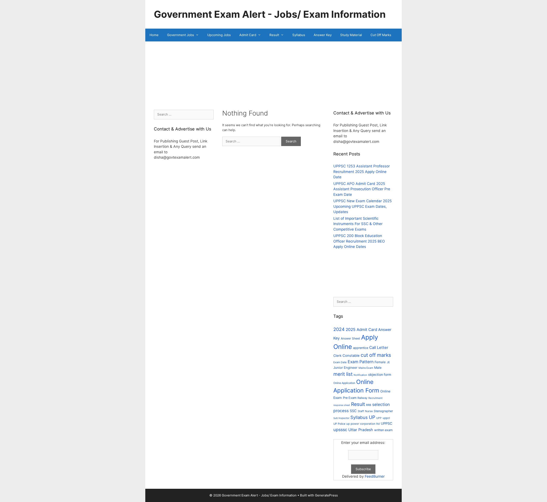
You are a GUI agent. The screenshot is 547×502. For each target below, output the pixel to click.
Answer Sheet (350, 338)
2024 (339, 329)
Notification (360, 374)
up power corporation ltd (363, 423)
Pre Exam (349, 398)
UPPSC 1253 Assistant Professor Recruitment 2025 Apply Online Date (361, 171)
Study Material (351, 35)
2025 (351, 329)
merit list (343, 374)
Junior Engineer (345, 368)
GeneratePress (326, 495)
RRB (368, 405)
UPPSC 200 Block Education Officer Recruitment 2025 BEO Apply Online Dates (359, 241)
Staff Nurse (365, 411)
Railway (362, 398)
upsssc (340, 429)
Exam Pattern (360, 361)
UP (372, 417)
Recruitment (375, 398)
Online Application (344, 383)
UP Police (339, 423)
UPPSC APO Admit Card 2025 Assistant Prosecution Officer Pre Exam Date (361, 189)
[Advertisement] (273, 80)
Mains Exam (366, 367)
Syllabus (298, 35)
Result (274, 35)
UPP (379, 418)
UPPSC (386, 423)
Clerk (337, 356)
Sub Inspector (341, 418)
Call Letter (378, 347)
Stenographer (383, 411)
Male (378, 368)
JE (388, 362)
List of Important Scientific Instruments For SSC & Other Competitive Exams (357, 223)
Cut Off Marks (381, 35)
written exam (383, 430)
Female (380, 362)
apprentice (360, 348)
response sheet (341, 405)
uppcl (386, 418)
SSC (353, 411)
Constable (351, 355)
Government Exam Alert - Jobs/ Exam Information (270, 14)
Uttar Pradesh (360, 429)
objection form (379, 375)
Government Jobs (180, 35)
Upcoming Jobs (219, 35)
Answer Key (323, 35)
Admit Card (247, 35)
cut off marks (376, 355)
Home (154, 35)
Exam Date (340, 362)
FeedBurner (375, 476)
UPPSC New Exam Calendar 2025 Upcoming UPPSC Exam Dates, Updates (362, 206)
